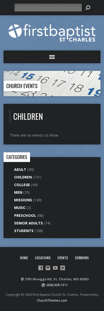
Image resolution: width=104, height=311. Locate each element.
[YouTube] (55, 268)
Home (24, 257)
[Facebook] (40, 268)
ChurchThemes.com (52, 300)
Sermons (82, 257)
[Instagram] (48, 268)
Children (23, 177)
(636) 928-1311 (57, 285)
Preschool (25, 215)
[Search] (87, 7)
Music (19, 207)
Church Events (22, 86)
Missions (23, 200)
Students (24, 230)
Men (18, 192)
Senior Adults (28, 223)
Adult (20, 169)
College (22, 184)
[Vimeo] (62, 268)
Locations (43, 257)
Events (63, 257)
